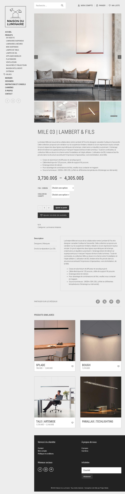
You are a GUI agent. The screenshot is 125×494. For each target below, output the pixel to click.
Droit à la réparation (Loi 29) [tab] (44, 249)
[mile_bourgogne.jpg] (77, 57)
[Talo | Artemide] (54, 397)
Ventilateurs (11, 62)
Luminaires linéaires (14, 44)
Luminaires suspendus (15, 41)
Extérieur (10, 71)
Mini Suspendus (12, 47)
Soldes (8, 74)
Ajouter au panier (61, 208)
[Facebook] (40, 469)
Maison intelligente (14, 68)
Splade (40, 365)
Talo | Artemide (45, 421)
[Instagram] (45, 469)
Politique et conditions (46, 454)
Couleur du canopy (42, 195)
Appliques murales (13, 56)
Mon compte (42, 451)
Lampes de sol (11, 53)
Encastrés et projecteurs (16, 65)
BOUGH (86, 365)
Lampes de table (12, 50)
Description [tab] (38, 238)
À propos (85, 448)
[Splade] (54, 340)
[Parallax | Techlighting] (100, 397)
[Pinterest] (51, 469)
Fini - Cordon (43, 188)
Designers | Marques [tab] (42, 243)
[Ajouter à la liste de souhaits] (72, 366)
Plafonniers (11, 59)
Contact (40, 448)
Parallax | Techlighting (97, 421)
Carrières (85, 451)
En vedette (10, 38)
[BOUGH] (100, 340)
